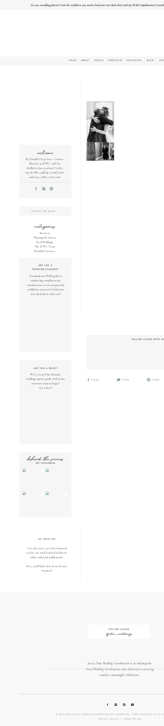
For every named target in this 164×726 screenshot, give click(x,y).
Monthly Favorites (44, 251)
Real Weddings (44, 242)
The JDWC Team (45, 246)
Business (45, 233)
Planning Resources (44, 237)
